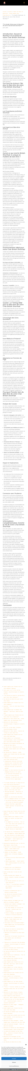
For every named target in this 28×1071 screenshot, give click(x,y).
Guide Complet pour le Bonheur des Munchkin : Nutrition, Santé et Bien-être (13, 711)
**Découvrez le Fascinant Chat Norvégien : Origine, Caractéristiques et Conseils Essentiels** (14, 944)
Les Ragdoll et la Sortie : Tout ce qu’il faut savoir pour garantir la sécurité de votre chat (15, 823)
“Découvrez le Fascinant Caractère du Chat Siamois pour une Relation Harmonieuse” (14, 938)
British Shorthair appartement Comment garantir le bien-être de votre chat (14, 805)
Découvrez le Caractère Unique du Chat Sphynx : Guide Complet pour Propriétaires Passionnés (15, 848)
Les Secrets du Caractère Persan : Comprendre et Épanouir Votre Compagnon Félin (14, 896)
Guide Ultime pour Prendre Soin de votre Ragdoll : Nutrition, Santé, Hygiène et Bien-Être (14, 813)
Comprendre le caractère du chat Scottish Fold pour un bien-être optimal (13, 766)
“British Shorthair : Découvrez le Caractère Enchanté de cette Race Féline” (14, 793)
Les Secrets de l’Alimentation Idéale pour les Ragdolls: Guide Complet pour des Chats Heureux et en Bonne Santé (15, 833)
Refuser (14, 1062)
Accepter (14, 1058)
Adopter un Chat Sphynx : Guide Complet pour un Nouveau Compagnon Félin (14, 854)
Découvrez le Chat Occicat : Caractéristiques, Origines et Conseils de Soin (14, 724)
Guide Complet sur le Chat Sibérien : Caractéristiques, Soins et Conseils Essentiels (13, 969)
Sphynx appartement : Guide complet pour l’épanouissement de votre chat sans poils (15, 863)
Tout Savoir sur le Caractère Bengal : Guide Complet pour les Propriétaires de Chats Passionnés (15, 924)
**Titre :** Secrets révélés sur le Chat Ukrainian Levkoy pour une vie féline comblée (14, 988)
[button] (26, 1044)
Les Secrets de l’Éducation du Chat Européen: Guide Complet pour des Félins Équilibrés (14, 748)
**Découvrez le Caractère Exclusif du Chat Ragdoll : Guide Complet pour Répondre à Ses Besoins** (14, 839)
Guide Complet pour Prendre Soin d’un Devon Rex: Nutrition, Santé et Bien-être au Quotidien (13, 963)
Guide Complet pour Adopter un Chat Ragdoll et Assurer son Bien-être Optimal (14, 818)
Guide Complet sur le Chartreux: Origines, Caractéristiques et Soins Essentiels (13, 978)
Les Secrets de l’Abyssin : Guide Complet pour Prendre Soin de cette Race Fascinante (14, 754)
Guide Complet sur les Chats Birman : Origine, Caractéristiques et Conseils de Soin (14, 983)
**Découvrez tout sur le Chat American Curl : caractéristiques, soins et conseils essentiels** (14, 1001)
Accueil (5, 11)
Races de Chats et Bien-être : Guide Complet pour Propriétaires (13, 13)
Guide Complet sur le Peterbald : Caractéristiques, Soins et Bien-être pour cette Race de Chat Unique (13, 740)
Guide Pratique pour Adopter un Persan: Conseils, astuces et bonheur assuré (14, 877)
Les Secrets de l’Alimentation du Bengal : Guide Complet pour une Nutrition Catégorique (13, 919)
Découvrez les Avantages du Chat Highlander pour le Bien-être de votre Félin (14, 1038)
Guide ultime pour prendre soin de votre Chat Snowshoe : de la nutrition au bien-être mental (14, 1017)
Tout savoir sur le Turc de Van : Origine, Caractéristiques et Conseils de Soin (14, 692)
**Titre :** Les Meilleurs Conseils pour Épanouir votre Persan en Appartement (15, 886)
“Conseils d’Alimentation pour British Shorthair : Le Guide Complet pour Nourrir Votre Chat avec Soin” (15, 788)
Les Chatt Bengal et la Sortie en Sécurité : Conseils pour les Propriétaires (14, 909)
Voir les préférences (14, 1066)
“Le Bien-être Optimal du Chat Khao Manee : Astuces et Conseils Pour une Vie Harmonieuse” (13, 1033)
